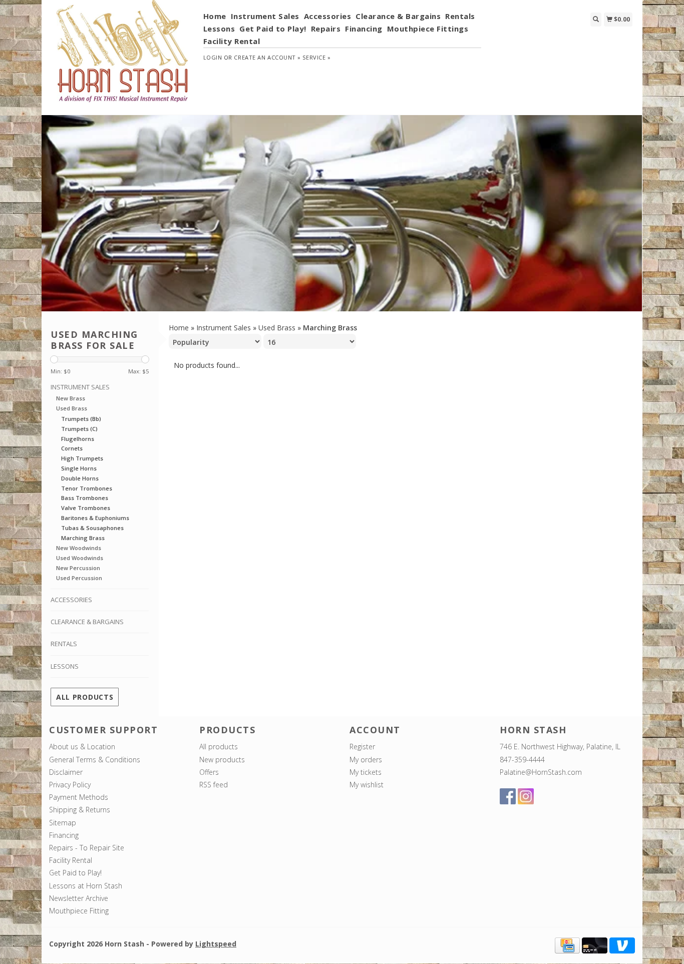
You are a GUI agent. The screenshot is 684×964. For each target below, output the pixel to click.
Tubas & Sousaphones (92, 528)
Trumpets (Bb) (81, 418)
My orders (366, 759)
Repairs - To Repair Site (86, 847)
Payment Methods (78, 797)
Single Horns (79, 468)
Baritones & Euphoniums (95, 518)
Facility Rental (231, 41)
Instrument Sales (265, 16)
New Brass (70, 398)
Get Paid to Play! (272, 29)
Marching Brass (83, 538)
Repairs (326, 29)
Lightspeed (215, 943)
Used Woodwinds (79, 558)
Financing (364, 29)
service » (316, 57)
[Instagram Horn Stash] (526, 796)
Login (212, 57)
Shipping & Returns (79, 809)
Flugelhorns (77, 438)
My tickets (366, 772)
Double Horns (80, 478)
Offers (209, 772)
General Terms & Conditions (94, 759)
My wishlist (367, 784)
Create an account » (267, 57)
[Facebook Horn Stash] (508, 796)
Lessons (219, 29)
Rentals (460, 16)
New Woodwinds (78, 548)
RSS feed (213, 784)
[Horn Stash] (122, 56)
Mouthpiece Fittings (428, 29)
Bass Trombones (84, 498)
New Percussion (78, 568)
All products (84, 697)
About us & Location (82, 746)
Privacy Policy (70, 784)
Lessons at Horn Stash (85, 885)
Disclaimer (66, 772)
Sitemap (62, 822)
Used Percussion (79, 578)
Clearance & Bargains (398, 16)
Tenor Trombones (86, 488)
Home (214, 16)
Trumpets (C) (79, 428)
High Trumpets (82, 458)
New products (222, 759)
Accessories (328, 16)
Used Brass (71, 408)
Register (362, 746)
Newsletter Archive (78, 898)
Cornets (72, 448)
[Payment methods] (567, 944)
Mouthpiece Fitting (79, 910)
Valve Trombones (85, 508)
